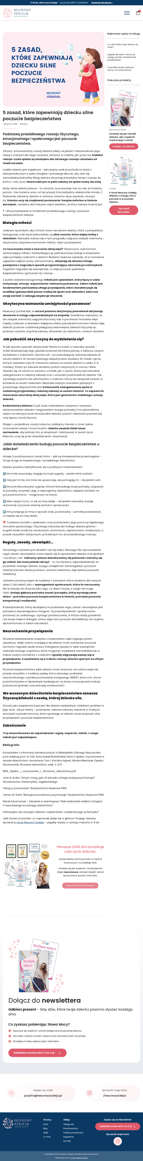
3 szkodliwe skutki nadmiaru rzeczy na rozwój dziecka (120, 69)
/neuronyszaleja (114, 1096)
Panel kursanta (70, 1128)
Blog (45, 1128)
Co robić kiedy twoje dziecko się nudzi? (122, 46)
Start (45, 1124)
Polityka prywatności (73, 1132)
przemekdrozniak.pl (79, 1158)
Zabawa (23, 124)
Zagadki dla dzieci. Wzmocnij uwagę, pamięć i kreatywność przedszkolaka (121, 57)
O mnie (47, 1136)
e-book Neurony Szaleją (29, 822)
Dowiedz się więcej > (102, 2)
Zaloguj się (68, 1124)
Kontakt (67, 1141)
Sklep (45, 1132)
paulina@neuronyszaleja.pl (43, 1096)
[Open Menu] (127, 13)
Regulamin (68, 1136)
